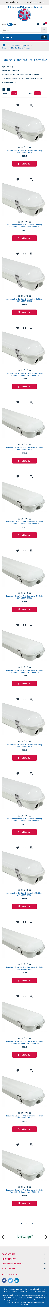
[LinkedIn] (17, 1280)
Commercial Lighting (20, 45)
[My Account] (38, 24)
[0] (43, 24)
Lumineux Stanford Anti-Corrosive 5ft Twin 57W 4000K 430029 (24, 968)
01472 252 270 (20, 2)
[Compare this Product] (24, 105)
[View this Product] (31, 105)
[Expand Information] (44, 1259)
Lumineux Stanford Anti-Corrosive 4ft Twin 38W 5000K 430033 (24, 597)
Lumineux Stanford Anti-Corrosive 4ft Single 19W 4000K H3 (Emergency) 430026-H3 (25, 226)
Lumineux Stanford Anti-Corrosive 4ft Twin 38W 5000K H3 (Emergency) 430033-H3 (24, 671)
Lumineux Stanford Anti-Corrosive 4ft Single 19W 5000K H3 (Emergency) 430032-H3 (25, 374)
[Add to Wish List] (18, 105)
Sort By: (6, 93)
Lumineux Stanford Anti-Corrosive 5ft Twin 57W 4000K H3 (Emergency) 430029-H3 (24, 1043)
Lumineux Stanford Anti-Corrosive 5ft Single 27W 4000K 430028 (25, 746)
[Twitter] (11, 1280)
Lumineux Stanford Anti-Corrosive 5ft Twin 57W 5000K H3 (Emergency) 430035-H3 (24, 1191)
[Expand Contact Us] (44, 1254)
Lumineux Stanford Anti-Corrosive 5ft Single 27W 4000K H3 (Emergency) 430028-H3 (25, 820)
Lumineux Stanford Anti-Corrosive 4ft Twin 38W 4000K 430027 (24, 449)
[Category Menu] (44, 37)
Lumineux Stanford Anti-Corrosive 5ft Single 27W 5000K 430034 (25, 894)
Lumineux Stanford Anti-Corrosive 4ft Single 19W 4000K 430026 (25, 152)
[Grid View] (8, 89)
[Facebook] (5, 1280)
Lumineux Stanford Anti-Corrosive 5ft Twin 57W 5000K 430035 (24, 1117)
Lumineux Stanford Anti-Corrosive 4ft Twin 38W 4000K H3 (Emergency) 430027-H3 (24, 523)
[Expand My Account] (44, 1268)
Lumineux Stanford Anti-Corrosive (17, 48)
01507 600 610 (38, 2)
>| (33, 1223)
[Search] (44, 29)
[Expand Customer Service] (44, 1263)
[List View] (4, 89)
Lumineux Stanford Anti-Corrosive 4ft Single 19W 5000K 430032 (25, 300)
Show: (30, 93)
